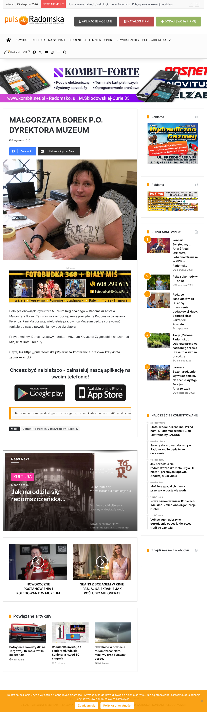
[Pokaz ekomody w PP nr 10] (158, 282)
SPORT (109, 40)
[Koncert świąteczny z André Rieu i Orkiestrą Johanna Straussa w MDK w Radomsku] (158, 245)
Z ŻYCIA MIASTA (29, 476)
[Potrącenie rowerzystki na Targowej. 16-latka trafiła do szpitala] (27, 632)
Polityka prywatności (117, 705)
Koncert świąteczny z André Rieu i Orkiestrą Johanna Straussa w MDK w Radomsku (185, 252)
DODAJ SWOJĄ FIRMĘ (180, 21)
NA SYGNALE (57, 40)
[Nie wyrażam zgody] (202, 701)
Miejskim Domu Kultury (25, 342)
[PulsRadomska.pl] (34, 19)
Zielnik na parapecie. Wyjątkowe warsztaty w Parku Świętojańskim (109, 4)
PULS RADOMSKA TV (156, 40)
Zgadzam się (86, 705)
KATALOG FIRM (138, 21)
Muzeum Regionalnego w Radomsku (78, 311)
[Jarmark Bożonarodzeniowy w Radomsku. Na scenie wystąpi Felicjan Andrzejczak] (158, 372)
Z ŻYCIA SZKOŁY (128, 40)
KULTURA (39, 40)
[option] (70, 490)
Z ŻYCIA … (23, 40)
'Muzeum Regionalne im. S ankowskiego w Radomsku (50, 428)
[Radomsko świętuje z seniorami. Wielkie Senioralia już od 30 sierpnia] (70, 632)
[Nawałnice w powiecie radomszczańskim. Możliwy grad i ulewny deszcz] (113, 632)
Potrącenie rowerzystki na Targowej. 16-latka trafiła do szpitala (27, 650)
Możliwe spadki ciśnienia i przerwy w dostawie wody (41, 495)
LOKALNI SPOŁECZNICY (85, 40)
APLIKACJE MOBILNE (96, 21)
